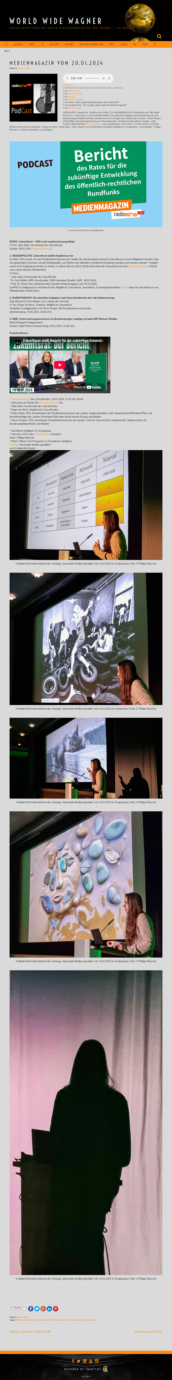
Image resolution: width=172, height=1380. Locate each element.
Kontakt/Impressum (91, 44)
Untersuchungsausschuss (75, 1320)
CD (42, 44)
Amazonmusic (74, 107)
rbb (52, 1320)
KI (34, 1320)
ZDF (86, 1320)
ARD (17, 1320)
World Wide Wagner (56, 21)
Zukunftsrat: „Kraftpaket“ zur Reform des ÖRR (30, 1331)
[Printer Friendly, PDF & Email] (19, 1308)
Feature (54, 44)
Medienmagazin (23, 1317)
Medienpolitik (41, 1320)
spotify (71, 96)
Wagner (69, 44)
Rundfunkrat (59, 1320)
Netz (112, 44)
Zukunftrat (93, 1320)
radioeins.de (74, 90)
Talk (145, 44)
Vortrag (13, 444)
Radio (124, 44)
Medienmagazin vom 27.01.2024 (148, 1331)
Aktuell (19, 44)
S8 (135, 44)
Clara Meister (42, 434)
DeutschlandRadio (26, 1320)
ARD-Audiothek (75, 93)
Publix (124, 287)
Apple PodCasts (75, 99)
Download (68, 85)
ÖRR (48, 1320)
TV (155, 44)
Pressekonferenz (94, 124)
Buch (32, 44)
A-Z (6, 44)
